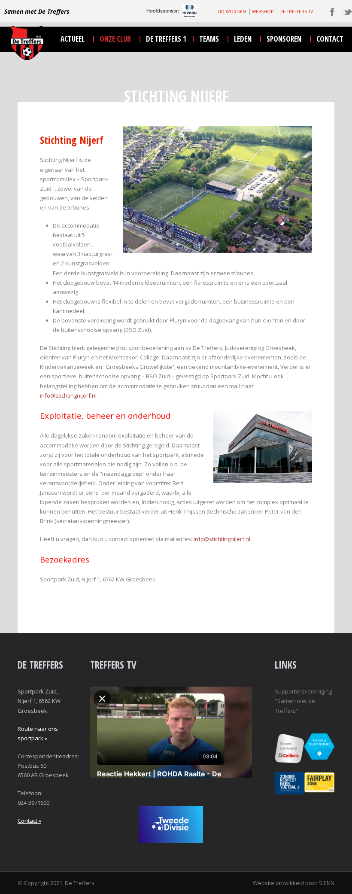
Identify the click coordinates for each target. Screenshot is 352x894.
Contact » (29, 820)
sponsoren (284, 39)
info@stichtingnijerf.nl (68, 395)
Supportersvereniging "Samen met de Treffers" (303, 700)
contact (329, 39)
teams (209, 39)
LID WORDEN (232, 12)
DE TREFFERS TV (296, 12)
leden (243, 39)
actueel (73, 39)
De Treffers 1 (166, 39)
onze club (115, 39)
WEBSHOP (262, 12)
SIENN (326, 883)
